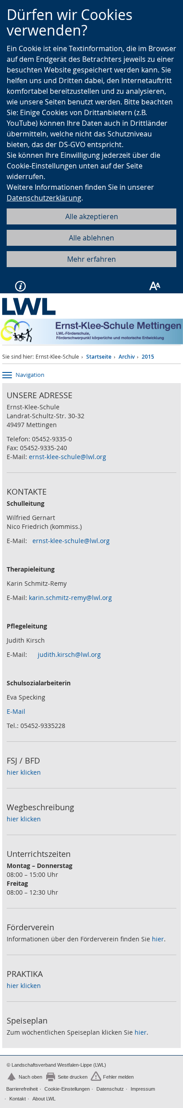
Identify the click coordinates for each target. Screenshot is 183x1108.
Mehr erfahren (91, 259)
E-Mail (16, 711)
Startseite (98, 356)
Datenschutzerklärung (44, 198)
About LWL (44, 1098)
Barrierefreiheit (22, 1089)
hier (158, 939)
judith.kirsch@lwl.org (69, 654)
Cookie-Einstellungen (67, 1089)
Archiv (127, 356)
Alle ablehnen (91, 238)
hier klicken (24, 772)
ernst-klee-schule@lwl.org (67, 456)
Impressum (143, 1089)
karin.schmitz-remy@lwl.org (70, 597)
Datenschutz (110, 1089)
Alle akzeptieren (91, 216)
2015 (148, 356)
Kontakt (17, 1098)
